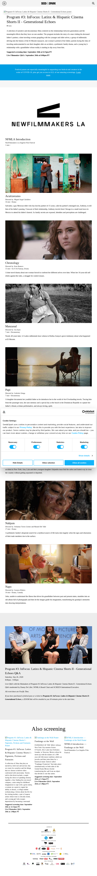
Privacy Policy (26, 427)
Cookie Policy (78, 433)
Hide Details (18, 463)
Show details (84, 456)
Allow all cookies (79, 463)
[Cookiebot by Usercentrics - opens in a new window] (84, 412)
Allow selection (48, 463)
